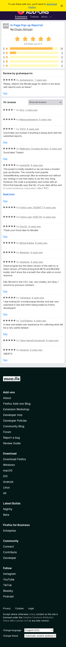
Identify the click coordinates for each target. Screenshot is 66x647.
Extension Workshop (16, 409)
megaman (24, 262)
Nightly (7, 509)
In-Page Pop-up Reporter (26, 25)
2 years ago (31, 110)
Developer (9, 557)
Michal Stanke (27, 243)
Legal (31, 608)
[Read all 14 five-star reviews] (34, 48)
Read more (9, 194)
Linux (6, 487)
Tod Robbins (26, 320)
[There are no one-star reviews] (34, 65)
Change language (12, 630)
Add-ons (9, 392)
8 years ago (33, 129)
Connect (8, 546)
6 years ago (45, 119)
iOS (5, 476)
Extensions (21, 16)
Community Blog (13, 426)
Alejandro (24, 252)
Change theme (10, 635)
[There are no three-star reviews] (34, 57)
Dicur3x (23, 226)
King (22, 110)
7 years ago (40, 80)
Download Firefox (14, 459)
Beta (6, 514)
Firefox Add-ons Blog (17, 403)
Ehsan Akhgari (23, 29)
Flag (5, 93)
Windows (9, 464)
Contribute (10, 552)
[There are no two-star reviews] (34, 61)
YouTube (8, 579)
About (7, 398)
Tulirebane (25, 297)
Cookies (19, 608)
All (4, 493)
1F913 (23, 129)
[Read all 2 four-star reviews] (34, 53)
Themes (34, 16)
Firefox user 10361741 (31, 217)
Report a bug (11, 437)
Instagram (9, 573)
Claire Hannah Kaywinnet (32, 340)
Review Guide (12, 443)
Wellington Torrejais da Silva (34, 148)
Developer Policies (15, 420)
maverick (24, 350)
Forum (7, 432)
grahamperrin (26, 80)
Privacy (7, 608)
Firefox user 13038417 (31, 207)
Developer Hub (12, 415)
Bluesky (8, 590)
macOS (7, 470)
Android (8, 481)
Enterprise (9, 530)
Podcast (8, 596)
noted (32, 614)
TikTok (7, 585)
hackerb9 (24, 165)
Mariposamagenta (29, 119)
